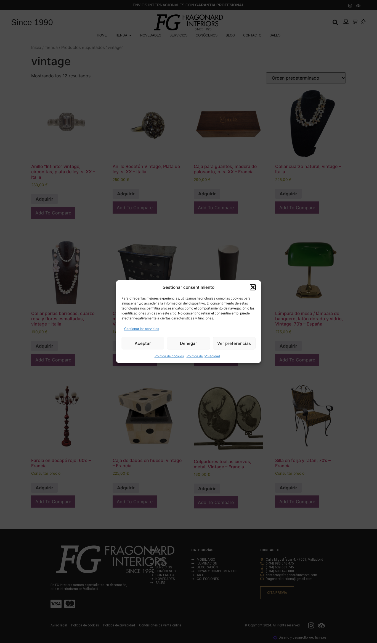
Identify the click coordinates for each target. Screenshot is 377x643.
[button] (253, 287)
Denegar (188, 343)
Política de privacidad (203, 356)
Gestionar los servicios (141, 329)
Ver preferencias (234, 343)
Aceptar (143, 343)
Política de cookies (169, 356)
